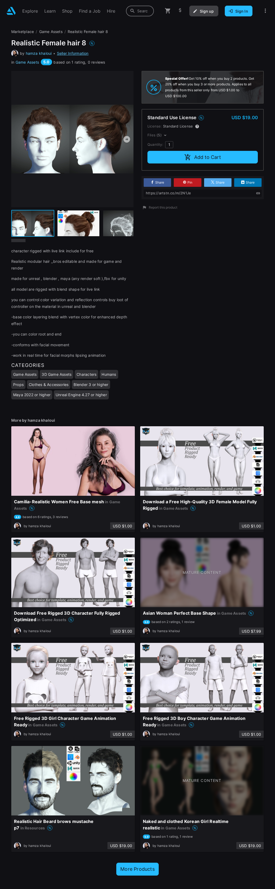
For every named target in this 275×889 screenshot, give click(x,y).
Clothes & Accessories (48, 384)
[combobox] (140, 11)
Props (18, 384)
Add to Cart (207, 157)
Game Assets (27, 62)
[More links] (265, 10)
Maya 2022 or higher (31, 394)
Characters (86, 374)
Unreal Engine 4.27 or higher (81, 394)
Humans (109, 374)
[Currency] (180, 10)
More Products (137, 869)
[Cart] (168, 10)
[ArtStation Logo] (11, 11)
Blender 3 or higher (91, 384)
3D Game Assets (56, 374)
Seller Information (73, 53)
